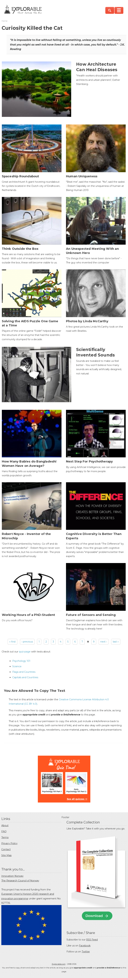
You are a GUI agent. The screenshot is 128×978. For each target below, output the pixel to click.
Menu (118, 10)
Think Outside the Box (20, 249)
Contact (6, 849)
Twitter (86, 951)
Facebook (84, 945)
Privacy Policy (9, 843)
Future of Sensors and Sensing (91, 615)
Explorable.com (59, 964)
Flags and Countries (23, 671)
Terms (4, 837)
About (4, 825)
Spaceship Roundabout (20, 176)
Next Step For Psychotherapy (89, 461)
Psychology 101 (21, 660)
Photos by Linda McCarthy (87, 321)
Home (4, 21)
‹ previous (27, 641)
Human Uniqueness (81, 176)
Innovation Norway (12, 875)
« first (12, 641)
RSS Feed (92, 939)
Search (109, 10)
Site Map (6, 855)
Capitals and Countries (25, 677)
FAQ (3, 831)
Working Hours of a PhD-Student (28, 615)
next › (103, 641)
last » (116, 641)
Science (17, 666)
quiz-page (24, 651)
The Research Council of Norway (20, 880)
